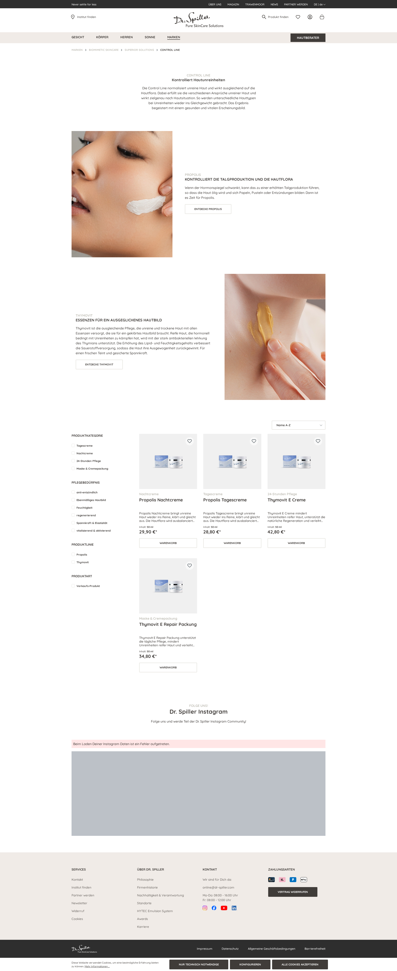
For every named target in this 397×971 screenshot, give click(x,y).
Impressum (204, 949)
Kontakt (77, 880)
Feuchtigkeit (84, 507)
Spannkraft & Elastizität (92, 523)
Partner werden (296, 4)
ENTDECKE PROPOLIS (208, 209)
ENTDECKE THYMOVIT (99, 364)
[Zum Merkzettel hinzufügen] (189, 441)
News (274, 4)
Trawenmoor (254, 4)
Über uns (214, 4)
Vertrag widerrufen (293, 891)
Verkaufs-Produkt (88, 586)
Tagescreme (85, 445)
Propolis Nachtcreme (161, 499)
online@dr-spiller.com (218, 887)
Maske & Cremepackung (92, 468)
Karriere (143, 927)
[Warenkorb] (321, 17)
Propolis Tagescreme (225, 499)
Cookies (77, 919)
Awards (142, 919)
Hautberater (308, 38)
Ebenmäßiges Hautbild (91, 500)
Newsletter (79, 903)
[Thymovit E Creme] (296, 461)
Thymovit (83, 562)
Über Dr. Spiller (150, 869)
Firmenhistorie (147, 887)
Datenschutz (230, 949)
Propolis (82, 554)
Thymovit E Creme (287, 499)
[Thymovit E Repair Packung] (168, 586)
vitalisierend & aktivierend (94, 530)
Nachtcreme (85, 453)
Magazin (233, 4)
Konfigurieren (250, 964)
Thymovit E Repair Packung (168, 624)
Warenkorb (168, 543)
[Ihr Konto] (311, 17)
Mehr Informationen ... (97, 966)
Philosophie (145, 880)
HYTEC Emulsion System (155, 911)
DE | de (318, 4)
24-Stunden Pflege (89, 461)
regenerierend (86, 515)
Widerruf (78, 911)
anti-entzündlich (87, 492)
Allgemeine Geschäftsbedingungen (271, 949)
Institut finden (86, 17)
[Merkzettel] (299, 17)
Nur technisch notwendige (199, 964)
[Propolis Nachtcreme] (168, 461)
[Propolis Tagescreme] (232, 461)
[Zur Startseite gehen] (198, 19)
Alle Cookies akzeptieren (300, 964)
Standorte (144, 903)
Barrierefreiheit (315, 949)
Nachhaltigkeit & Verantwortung (160, 895)
